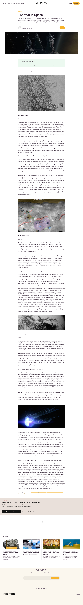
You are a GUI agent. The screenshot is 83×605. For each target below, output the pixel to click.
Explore (18, 3)
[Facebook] (39, 588)
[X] (36, 588)
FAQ (36, 594)
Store (9, 3)
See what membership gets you (12, 511)
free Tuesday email (30, 511)
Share (62, 27)
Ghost (78, 594)
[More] (26, 3)
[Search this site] (66, 3)
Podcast (13, 3)
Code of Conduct (42, 594)
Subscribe (76, 3)
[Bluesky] (41, 588)
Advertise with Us (51, 594)
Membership (30, 594)
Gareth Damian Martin (27, 27)
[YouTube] (44, 588)
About (22, 3)
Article (20, 11)
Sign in (70, 3)
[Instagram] (46, 588)
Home (4, 3)
